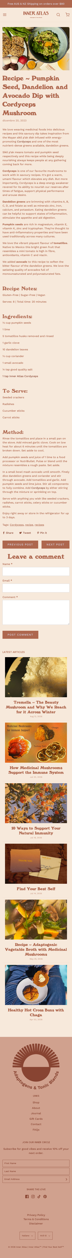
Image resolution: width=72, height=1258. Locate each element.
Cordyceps (24, 141)
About (36, 1108)
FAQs (36, 1129)
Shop (36, 1102)
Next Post (55, 544)
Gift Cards (36, 1118)
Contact (36, 1124)
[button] (27, 1236)
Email (7, 580)
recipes (39, 524)
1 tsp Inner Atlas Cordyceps (20, 376)
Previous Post (20, 544)
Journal (36, 1113)
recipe (29, 524)
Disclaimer (36, 1223)
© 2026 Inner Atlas (17, 1247)
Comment (10, 597)
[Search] (58, 14)
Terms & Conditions (36, 1219)
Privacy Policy (36, 1215)
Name (7, 564)
